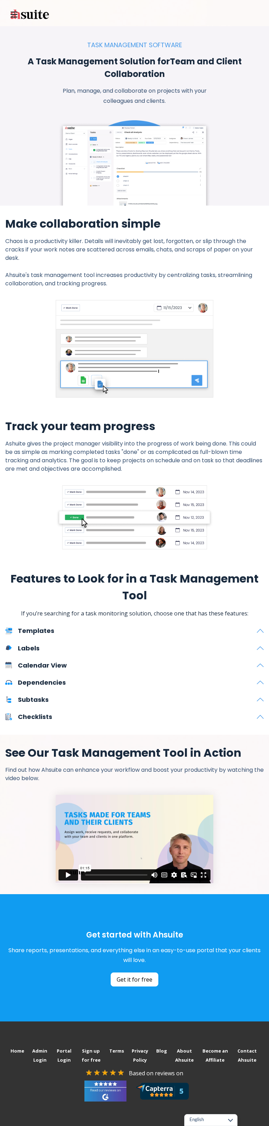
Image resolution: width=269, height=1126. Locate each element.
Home (17, 1051)
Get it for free (134, 979)
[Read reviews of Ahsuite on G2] (105, 1091)
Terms (116, 1051)
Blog (161, 1051)
